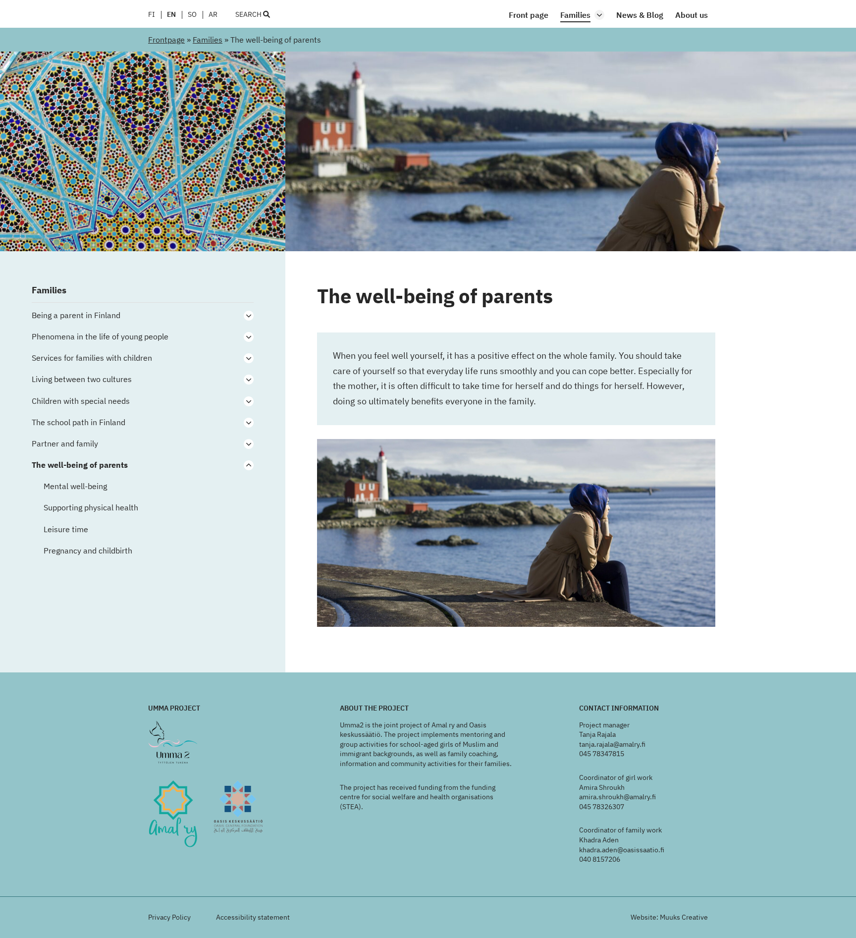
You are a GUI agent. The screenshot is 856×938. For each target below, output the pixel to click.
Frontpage (166, 40)
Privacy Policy (169, 917)
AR (213, 15)
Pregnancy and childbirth (89, 550)
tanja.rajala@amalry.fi (612, 744)
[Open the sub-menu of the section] (599, 15)
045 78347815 (601, 753)
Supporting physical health (92, 507)
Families (575, 15)
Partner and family (66, 443)
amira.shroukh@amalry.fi (617, 796)
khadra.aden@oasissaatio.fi (621, 849)
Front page (528, 15)
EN (171, 15)
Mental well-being (76, 486)
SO (192, 15)
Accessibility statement (253, 917)
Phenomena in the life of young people (101, 336)
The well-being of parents (80, 465)
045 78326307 (601, 806)
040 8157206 (599, 859)
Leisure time (66, 529)
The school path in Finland (78, 422)
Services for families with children (93, 358)
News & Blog (639, 15)
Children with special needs (82, 401)
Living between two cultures (82, 379)
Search (249, 15)
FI (151, 15)
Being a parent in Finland (76, 315)
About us (691, 15)
